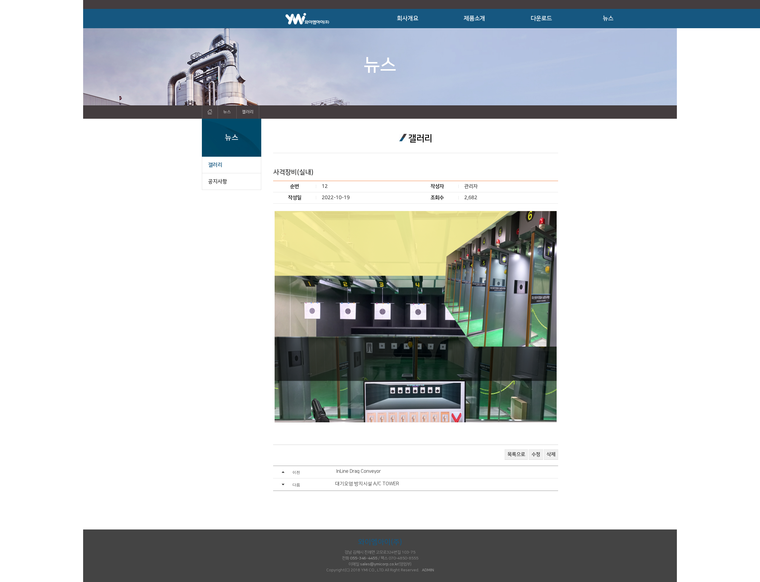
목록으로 (516, 454)
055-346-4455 (363, 558)
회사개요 (407, 18)
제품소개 (474, 18)
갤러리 (215, 165)
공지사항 (217, 181)
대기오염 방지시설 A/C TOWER (367, 483)
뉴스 (608, 18)
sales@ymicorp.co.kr (379, 564)
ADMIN (428, 570)
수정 (535, 454)
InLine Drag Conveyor (358, 471)
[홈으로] (210, 112)
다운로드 (541, 18)
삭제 (551, 454)
